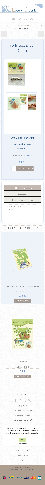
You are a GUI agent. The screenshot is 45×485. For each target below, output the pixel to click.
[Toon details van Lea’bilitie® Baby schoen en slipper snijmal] (22, 259)
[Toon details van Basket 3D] (22, 334)
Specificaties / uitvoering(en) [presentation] (22, 188)
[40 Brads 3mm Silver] (41, 34)
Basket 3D (22, 361)
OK (22, 440)
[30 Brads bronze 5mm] (4, 34)
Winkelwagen (26, 19)
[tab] (22, 188)
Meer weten (23, 444)
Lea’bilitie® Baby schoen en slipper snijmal (22, 286)
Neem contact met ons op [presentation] (22, 200)
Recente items (22, 456)
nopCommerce (26, 467)
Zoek (22, 460)
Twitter (20, 400)
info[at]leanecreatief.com (22, 410)
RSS (25, 400)
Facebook (15, 400)
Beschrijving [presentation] (22, 194)
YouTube (29, 400)
